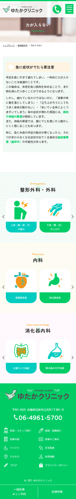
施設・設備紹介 (53, 430)
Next (71, 215)
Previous (5, 215)
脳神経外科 (22, 45)
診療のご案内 (52, 439)
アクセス (14, 456)
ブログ (13, 465)
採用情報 (49, 456)
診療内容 (14, 439)
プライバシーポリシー (56, 465)
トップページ (9, 45)
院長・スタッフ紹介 (20, 430)
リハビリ (14, 448)
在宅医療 (49, 448)
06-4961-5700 (40, 417)
